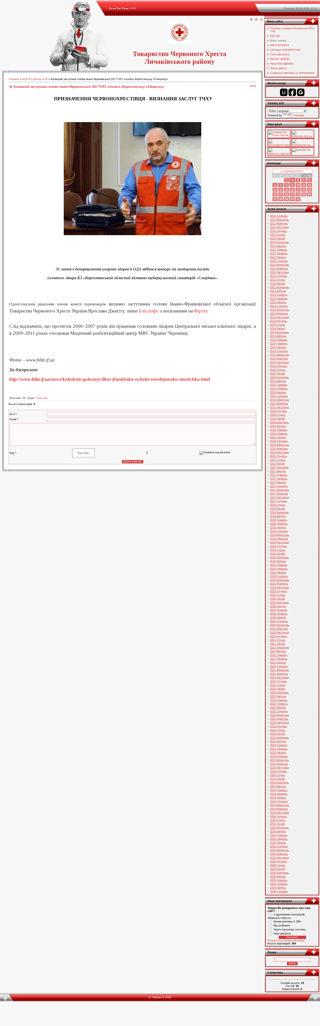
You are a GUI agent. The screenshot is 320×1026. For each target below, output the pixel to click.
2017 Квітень (278, 471)
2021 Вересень (279, 669)
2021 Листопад (279, 677)
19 (309, 189)
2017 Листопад (279, 497)
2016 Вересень (279, 444)
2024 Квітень (278, 786)
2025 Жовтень (279, 853)
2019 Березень (279, 557)
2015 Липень (278, 392)
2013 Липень (278, 302)
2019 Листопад (279, 587)
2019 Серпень (279, 576)
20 (275, 194)
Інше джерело (282, 933)
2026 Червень (279, 883)
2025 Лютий (277, 823)
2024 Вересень (279, 805)
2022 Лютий (277, 688)
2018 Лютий (277, 508)
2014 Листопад (279, 362)
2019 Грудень (278, 591)
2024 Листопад (279, 812)
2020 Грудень (278, 636)
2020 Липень (278, 617)
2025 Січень (277, 820)
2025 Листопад (279, 857)
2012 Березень (279, 242)
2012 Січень (277, 234)
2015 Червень (279, 388)
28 (280, 199)
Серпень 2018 (292, 171)
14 (280, 189)
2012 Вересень (279, 264)
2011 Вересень (279, 219)
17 (298, 189)
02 (46, 79)
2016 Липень (278, 437)
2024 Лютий (277, 778)
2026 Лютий (277, 868)
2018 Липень (278, 527)
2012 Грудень (278, 275)
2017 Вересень (279, 489)
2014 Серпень (279, 351)
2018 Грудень (278, 546)
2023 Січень (277, 730)
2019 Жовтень (279, 583)
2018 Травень (278, 519)
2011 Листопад (279, 227)
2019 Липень (278, 572)
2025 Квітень (278, 831)
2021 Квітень (278, 651)
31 (298, 199)
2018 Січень (277, 504)
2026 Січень (277, 865)
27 (275, 199)
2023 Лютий (277, 733)
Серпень (36, 79)
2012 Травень (278, 249)
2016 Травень (278, 429)
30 (292, 199)
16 (292, 189)
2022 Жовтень (279, 718)
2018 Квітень (278, 516)
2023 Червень (279, 748)
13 (275, 189)
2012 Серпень (279, 260)
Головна (13, 79)
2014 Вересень (279, 354)
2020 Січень (277, 594)
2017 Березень (279, 467)
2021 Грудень (278, 681)
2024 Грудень (278, 816)
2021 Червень (279, 658)
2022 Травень (278, 700)
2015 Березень (279, 377)
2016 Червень (279, 433)
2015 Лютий (277, 373)
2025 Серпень (279, 846)
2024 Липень (278, 797)
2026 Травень (278, 880)
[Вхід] (261, 19)
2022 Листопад (279, 722)
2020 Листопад (279, 632)
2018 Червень (279, 523)
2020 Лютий (277, 598)
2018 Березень (279, 512)
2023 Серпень (279, 756)
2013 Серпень (279, 305)
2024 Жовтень (279, 808)
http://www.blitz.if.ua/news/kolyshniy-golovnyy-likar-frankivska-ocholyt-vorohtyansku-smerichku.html (109, 379)
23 (292, 194)
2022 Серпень (279, 711)
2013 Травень (278, 294)
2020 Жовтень (279, 628)
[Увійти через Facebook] (292, 92)
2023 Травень (278, 745)
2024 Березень (279, 782)
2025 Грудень (278, 861)
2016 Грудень (278, 456)
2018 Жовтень (279, 538)
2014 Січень (277, 324)
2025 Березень (279, 827)
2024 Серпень (279, 801)
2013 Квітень (278, 290)
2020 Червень (279, 613)
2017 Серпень (279, 486)
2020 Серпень (279, 621)
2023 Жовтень (279, 763)
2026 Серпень (279, 891)
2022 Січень (277, 685)
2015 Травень (278, 384)
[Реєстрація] (256, 19)
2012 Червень (279, 253)
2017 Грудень (278, 501)
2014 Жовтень (279, 358)
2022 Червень (279, 703)
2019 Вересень (279, 579)
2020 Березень (279, 602)
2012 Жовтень (279, 268)
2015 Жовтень (279, 403)
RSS (133, 8)
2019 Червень (279, 568)
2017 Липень (278, 482)
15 (286, 189)
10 (298, 184)
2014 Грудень (278, 366)
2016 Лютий (277, 418)
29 (286, 199)
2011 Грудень (278, 230)
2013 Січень (277, 279)
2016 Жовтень (279, 448)
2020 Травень (278, 609)
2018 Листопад (279, 542)
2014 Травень (278, 339)
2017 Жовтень (279, 493)
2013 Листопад (279, 317)
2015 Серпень (279, 396)
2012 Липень (278, 257)
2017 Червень (279, 478)
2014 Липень (278, 347)
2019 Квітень (278, 561)
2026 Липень (278, 887)
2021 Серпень (279, 666)
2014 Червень (279, 343)
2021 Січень (277, 639)
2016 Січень (277, 414)
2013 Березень (279, 287)
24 (298, 194)
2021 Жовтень (279, 673)
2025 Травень (278, 835)
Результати (275, 940)
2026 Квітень (278, 876)
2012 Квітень (278, 245)
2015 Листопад (279, 407)
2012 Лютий (277, 238)
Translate (298, 115)
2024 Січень (277, 775)
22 (286, 194)
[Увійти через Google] (300, 92)
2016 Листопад (279, 452)
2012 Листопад (279, 272)
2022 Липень (278, 707)
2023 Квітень (278, 741)
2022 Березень (279, 692)
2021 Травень (278, 654)
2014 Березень (279, 332)
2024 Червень (279, 793)
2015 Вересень (279, 399)
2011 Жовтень (279, 223)
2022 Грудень (278, 726)
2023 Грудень (278, 771)
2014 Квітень (278, 335)
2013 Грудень (278, 320)
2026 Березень (279, 872)
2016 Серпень (279, 441)
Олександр (41, 398)
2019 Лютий (277, 553)
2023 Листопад (279, 767)
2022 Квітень (278, 696)
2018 (25, 79)
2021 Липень (278, 662)
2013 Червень (279, 298)
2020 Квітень (278, 606)
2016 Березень (279, 422)
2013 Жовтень (279, 313)
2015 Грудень (278, 411)
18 (303, 189)
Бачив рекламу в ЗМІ (287, 921)
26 (309, 194)
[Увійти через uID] (284, 92)
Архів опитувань (294, 940)
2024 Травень (278, 790)
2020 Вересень (279, 624)
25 (303, 194)
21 (280, 194)
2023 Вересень (279, 760)
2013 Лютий (277, 283)
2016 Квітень (278, 426)
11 (303, 184)
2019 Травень (278, 564)
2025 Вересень (279, 850)
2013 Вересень (279, 309)
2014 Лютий (277, 328)
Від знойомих (282, 925)
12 (309, 184)
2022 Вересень (279, 715)
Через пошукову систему (290, 929)
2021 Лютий (277, 643)
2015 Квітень (278, 381)
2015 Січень (277, 369)
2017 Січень (277, 459)
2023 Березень (279, 737)
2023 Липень (278, 752)
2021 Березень (279, 647)
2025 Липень (278, 842)
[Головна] (251, 19)
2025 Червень (279, 838)
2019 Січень (277, 549)
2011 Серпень (279, 215)
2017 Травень (278, 474)
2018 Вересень (279, 534)
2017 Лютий (277, 463)
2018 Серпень (279, 531)
